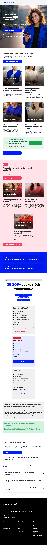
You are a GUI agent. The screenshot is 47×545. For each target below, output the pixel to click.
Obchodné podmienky (38, 525)
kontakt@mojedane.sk (9, 517)
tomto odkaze (35, 428)
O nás (19, 525)
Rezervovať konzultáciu (35, 142)
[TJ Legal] (10, 2)
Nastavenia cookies (37, 535)
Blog (19, 528)
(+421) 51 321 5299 (8, 515)
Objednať (23, 328)
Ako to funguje (6, 525)
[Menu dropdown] (43, 2)
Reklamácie (35, 528)
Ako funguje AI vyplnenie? (10, 37)
